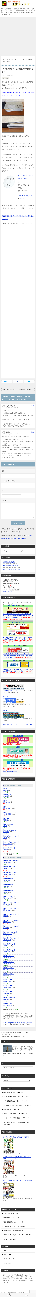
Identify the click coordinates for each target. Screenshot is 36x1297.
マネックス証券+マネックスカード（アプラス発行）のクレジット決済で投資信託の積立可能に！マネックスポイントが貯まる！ (18, 615)
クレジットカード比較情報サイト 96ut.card (16, 1118)
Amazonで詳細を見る (25, 195)
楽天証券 (14, 622)
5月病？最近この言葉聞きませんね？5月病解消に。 (27, 389)
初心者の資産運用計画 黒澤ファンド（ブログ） (18, 1096)
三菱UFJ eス (6, 802)
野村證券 (5, 820)
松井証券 (18, 747)
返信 (32, 405)
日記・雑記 (5, 78)
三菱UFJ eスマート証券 (13, 645)
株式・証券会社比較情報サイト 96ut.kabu (16, 1101)
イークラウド (7, 696)
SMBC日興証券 (7, 814)
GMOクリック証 (7, 934)
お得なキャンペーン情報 (11, 1213)
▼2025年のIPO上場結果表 (10, 565)
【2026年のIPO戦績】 (9, 562)
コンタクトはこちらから (11, 1239)
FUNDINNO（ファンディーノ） (12, 690)
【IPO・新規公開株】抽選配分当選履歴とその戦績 (17, 1022)
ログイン (6, 1250)
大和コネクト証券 (8, 898)
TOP (15, 1032)
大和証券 (5, 916)
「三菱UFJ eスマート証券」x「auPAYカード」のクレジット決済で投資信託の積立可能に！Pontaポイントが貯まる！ (18, 655)
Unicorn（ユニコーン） (9, 710)
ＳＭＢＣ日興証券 (18, 736)
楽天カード (21, 622)
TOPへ (27, 1295)
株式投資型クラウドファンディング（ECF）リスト (17, 724)
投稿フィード (7, 1254)
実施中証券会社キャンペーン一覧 (13, 1222)
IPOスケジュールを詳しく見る (11, 569)
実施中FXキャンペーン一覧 (11, 1217)
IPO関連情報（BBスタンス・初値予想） (15, 1226)
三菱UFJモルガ (7, 808)
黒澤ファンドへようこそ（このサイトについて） (18, 1235)
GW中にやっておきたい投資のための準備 (10, 389)
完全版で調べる (7, 591)
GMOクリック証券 (18, 760)
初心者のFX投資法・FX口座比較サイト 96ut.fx (17, 1105)
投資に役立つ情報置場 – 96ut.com (13, 1092)
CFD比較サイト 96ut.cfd (11, 1109)
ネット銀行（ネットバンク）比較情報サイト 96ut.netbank (16, 1123)
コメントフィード (9, 1259)
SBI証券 (13, 660)
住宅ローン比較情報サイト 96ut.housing (15, 1113)
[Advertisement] (18, 35)
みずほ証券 (6, 796)
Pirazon (22, 198)
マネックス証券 (12, 606)
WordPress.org (8, 1263)
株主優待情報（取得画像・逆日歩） (14, 1230)
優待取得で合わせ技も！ (10, 771)
